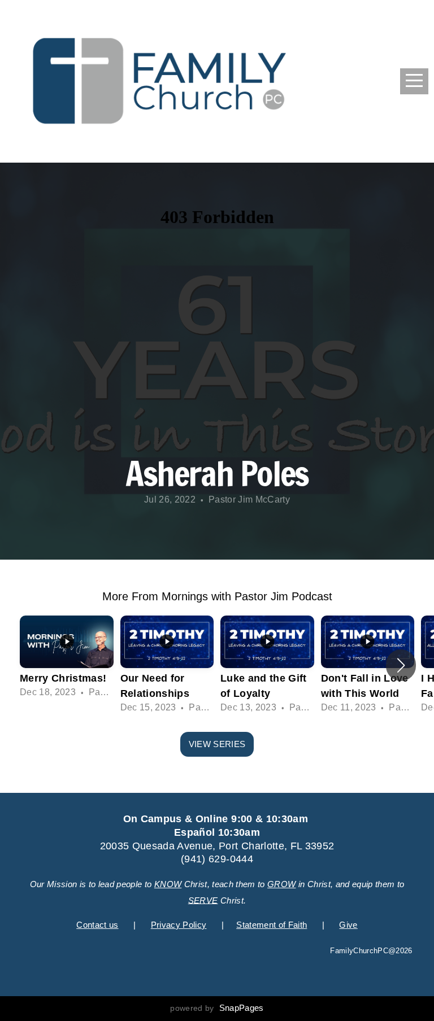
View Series (217, 744)
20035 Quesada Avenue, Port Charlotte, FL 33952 (217, 846)
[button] (401, 665)
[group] (67, 658)
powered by (216, 1008)
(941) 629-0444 (217, 859)
